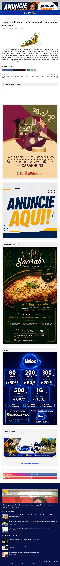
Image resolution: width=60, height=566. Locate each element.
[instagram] (16, 474)
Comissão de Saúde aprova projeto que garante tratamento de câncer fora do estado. (29, 528)
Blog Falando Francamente (8, 28)
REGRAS (50, 561)
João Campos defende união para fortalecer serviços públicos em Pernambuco (28, 505)
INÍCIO (40, 561)
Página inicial (4, 18)
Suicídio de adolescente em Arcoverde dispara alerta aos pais (24, 539)
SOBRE (45, 561)
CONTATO (56, 561)
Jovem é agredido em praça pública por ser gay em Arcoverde (24, 552)
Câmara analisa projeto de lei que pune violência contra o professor (25, 546)
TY (40, 563)
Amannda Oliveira (6, 507)
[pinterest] (43, 478)
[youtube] (16, 478)
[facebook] (43, 474)
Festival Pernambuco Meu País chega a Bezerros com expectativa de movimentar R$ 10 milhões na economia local (33, 522)
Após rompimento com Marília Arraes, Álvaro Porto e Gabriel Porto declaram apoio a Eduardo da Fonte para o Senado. (32, 515)
